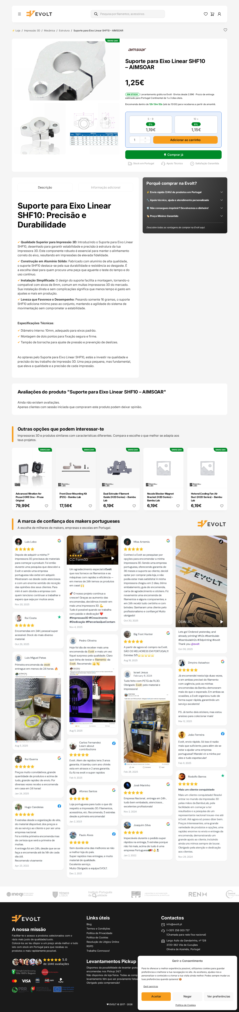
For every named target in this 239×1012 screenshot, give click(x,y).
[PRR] (43, 989)
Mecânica (49, 30)
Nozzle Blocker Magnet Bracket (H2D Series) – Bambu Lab (160, 497)
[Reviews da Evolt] (43, 962)
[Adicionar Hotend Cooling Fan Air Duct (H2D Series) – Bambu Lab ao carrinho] (222, 482)
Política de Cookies (186, 1005)
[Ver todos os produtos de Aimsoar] (137, 49)
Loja (17, 30)
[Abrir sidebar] (19, 14)
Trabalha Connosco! (98, 950)
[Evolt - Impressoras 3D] (39, 14)
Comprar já (175, 155)
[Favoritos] (206, 14)
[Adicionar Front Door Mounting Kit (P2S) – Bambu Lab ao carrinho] (90, 482)
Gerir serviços (150, 986)
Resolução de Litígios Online (103, 941)
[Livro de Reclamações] (50, 972)
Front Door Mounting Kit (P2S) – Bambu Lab (73, 495)
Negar (187, 996)
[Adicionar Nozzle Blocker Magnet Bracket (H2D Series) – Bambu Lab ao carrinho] (178, 482)
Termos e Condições (98, 928)
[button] (67, 70)
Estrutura (64, 30)
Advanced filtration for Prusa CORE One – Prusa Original (30, 497)
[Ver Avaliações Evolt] (119, 708)
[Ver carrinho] (212, 14)
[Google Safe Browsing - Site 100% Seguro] (24, 972)
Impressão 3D (32, 30)
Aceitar (156, 996)
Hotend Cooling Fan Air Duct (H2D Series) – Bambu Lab (206, 497)
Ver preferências (218, 996)
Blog (89, 924)
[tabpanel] (75, 284)
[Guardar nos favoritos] (225, 30)
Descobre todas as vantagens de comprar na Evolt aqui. (175, 227)
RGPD (90, 946)
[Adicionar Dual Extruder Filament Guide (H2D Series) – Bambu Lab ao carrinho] (134, 482)
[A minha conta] (219, 14)
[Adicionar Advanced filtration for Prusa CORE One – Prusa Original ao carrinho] (46, 482)
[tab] (45, 187)
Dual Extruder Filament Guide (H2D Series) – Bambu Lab (119, 497)
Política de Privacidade (99, 933)
